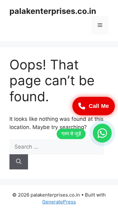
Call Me (99, 106)
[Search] (18, 161)
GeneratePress (59, 202)
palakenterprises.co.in (52, 11)
